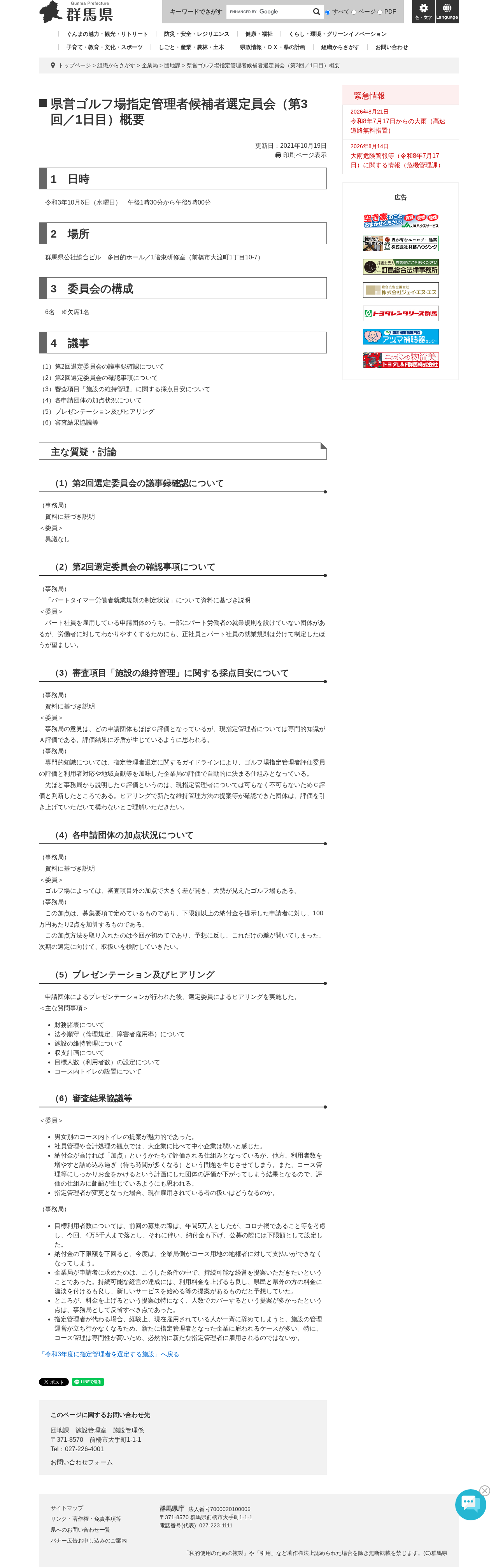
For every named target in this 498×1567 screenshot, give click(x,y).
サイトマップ (67, 1508)
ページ (367, 11)
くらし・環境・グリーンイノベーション (338, 34)
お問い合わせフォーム (82, 1462)
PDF (390, 11)
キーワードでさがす (196, 11)
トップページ (74, 65)
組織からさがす (340, 47)
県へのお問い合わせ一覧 (80, 1530)
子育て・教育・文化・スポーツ (105, 47)
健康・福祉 (259, 34)
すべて (341, 11)
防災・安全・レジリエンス (197, 34)
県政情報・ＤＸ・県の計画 (272, 47)
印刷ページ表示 (305, 155)
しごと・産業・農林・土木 (191, 47)
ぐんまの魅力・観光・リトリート (107, 34)
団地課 (172, 65)
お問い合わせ (391, 47)
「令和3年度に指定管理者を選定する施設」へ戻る (109, 1354)
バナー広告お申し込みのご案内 (89, 1540)
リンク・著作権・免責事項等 (86, 1519)
